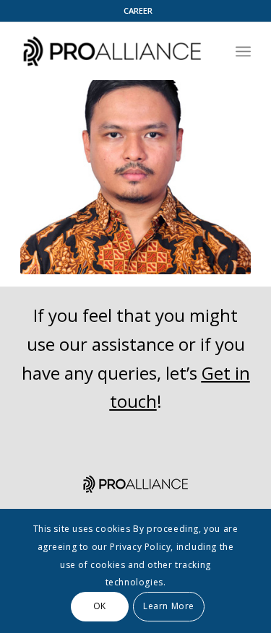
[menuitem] (139, 10)
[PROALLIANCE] (112, 51)
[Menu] (243, 51)
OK (99, 606)
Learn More (168, 606)
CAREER (138, 10)
